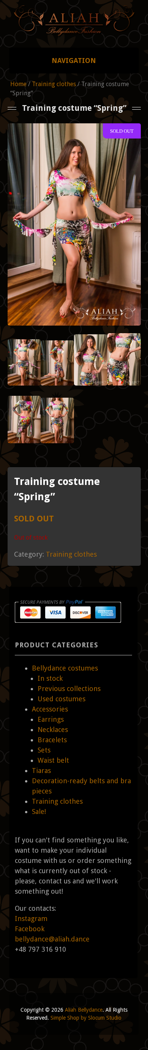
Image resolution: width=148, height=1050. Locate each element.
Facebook (29, 929)
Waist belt (53, 760)
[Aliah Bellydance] (74, 33)
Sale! (39, 811)
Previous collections (69, 689)
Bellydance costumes (65, 668)
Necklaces (53, 730)
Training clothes (54, 84)
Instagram (31, 918)
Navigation (74, 61)
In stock (50, 678)
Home (18, 84)
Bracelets (52, 740)
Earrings (51, 719)
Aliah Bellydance (83, 1010)
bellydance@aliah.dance (52, 939)
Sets (44, 750)
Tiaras (41, 771)
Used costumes (61, 699)
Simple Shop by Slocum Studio (85, 1018)
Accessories (50, 709)
